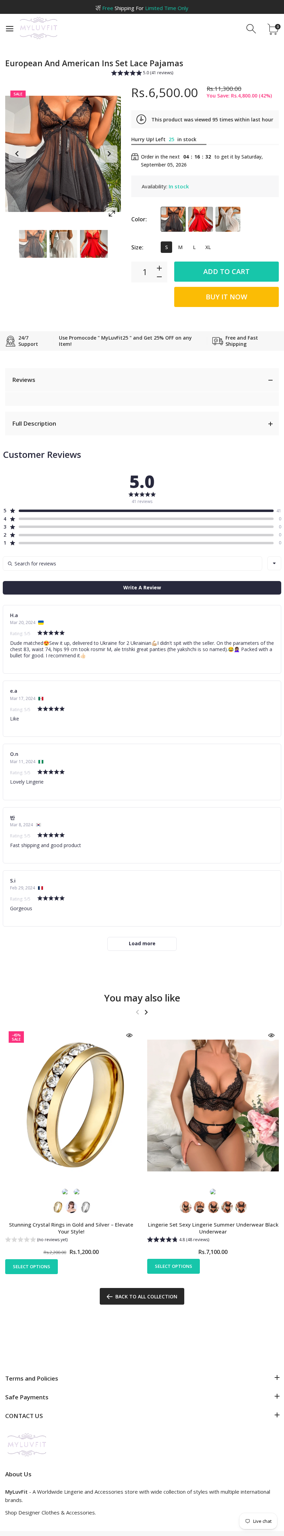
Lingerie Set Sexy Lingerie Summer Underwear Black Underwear (213, 1228)
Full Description (34, 423)
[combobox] (274, 563)
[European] (33, 244)
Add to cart (226, 271)
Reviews (23, 380)
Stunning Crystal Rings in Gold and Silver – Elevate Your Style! (71, 1228)
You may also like (142, 997)
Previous (17, 154)
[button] (142, 73)
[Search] (252, 29)
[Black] (173, 219)
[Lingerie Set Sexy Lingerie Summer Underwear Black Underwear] (213, 1105)
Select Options (31, 1266)
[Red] (200, 219)
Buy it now (226, 296)
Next (108, 154)
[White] (227, 219)
